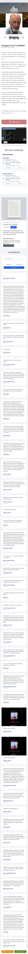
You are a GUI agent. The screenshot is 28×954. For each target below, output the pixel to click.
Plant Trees (20, 167)
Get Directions (8, 167)
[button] (14, 717)
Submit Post (14, 267)
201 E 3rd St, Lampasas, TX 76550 (12, 165)
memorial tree (17, 111)
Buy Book (14, 227)
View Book (6, 227)
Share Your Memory (8, 245)
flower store (12, 113)
